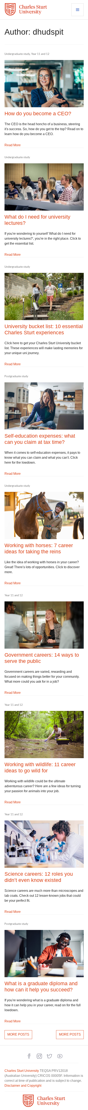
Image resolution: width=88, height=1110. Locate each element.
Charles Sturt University (22, 1070)
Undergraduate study (17, 53)
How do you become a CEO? (38, 113)
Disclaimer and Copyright (23, 1085)
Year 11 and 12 (40, 53)
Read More (13, 145)
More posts (18, 1034)
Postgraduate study (16, 376)
